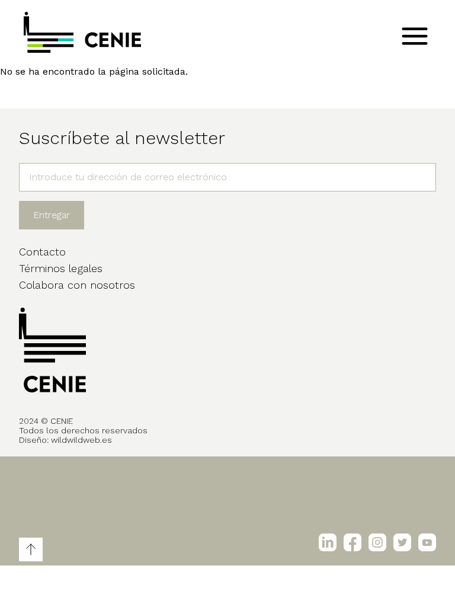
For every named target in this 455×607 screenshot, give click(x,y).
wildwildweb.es (81, 440)
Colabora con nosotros (77, 285)
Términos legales (60, 268)
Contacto (42, 251)
